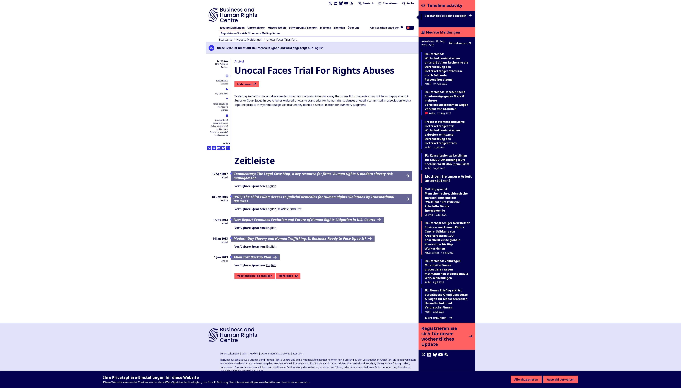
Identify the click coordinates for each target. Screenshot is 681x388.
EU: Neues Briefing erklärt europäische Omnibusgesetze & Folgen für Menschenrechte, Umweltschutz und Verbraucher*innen (446, 298)
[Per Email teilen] (228, 148)
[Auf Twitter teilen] (214, 148)
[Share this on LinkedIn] (219, 148)
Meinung (325, 27)
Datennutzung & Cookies (275, 353)
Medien (254, 353)
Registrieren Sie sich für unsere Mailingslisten (250, 33)
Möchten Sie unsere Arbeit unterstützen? (448, 178)
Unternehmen (256, 27)
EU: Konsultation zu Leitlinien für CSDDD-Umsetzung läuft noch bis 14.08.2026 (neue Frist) (447, 160)
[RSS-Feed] (351, 3)
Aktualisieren (458, 43)
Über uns (353, 27)
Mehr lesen (244, 84)
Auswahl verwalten (560, 379)
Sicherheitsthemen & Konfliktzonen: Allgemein (219, 129)
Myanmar (224, 110)
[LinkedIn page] (335, 3)
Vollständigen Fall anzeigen (254, 275)
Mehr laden (286, 275)
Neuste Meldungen (232, 27)
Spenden (339, 27)
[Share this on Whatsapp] (209, 148)
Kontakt (297, 353)
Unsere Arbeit (277, 27)
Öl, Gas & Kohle (221, 93)
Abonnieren (389, 3)
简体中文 (283, 209)
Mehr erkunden (436, 318)
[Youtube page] (346, 3)
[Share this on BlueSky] (223, 148)
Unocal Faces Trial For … (282, 40)
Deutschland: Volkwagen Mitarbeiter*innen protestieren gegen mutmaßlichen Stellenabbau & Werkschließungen (447, 269)
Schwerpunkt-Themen (303, 27)
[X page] (330, 3)
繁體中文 (296, 209)
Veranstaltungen (229, 353)
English (271, 186)
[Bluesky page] (341, 3)
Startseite (225, 40)
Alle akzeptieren (526, 379)
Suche (410, 3)
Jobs (244, 353)
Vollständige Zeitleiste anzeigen (446, 15)
